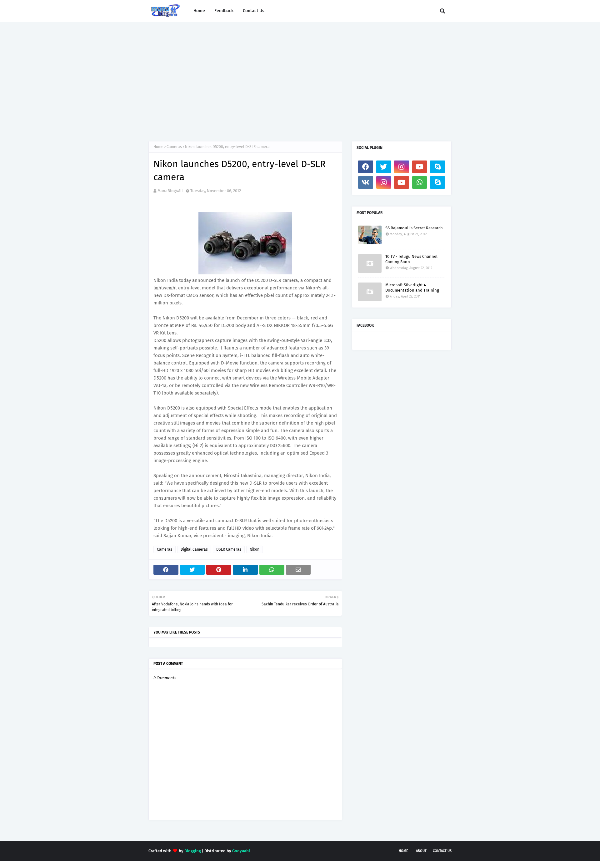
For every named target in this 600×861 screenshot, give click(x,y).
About (421, 851)
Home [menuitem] (199, 10)
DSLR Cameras (228, 549)
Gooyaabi (241, 850)
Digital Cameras (194, 549)
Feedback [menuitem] (223, 10)
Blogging (192, 850)
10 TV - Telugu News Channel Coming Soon (411, 259)
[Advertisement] (300, 75)
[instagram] (401, 166)
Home (158, 147)
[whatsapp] (419, 182)
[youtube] (419, 166)
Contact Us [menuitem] (253, 10)
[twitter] (383, 166)
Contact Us (442, 851)
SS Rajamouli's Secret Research (414, 228)
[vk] (365, 182)
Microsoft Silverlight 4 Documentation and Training (412, 288)
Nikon (254, 549)
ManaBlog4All (170, 190)
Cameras (174, 147)
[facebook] (365, 166)
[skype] (437, 166)
